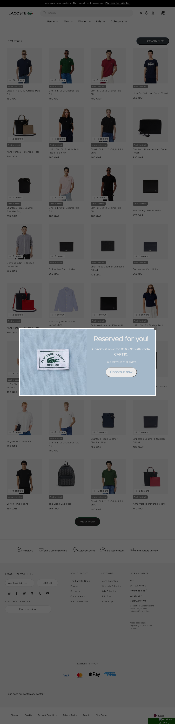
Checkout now (121, 372)
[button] (155, 328)
